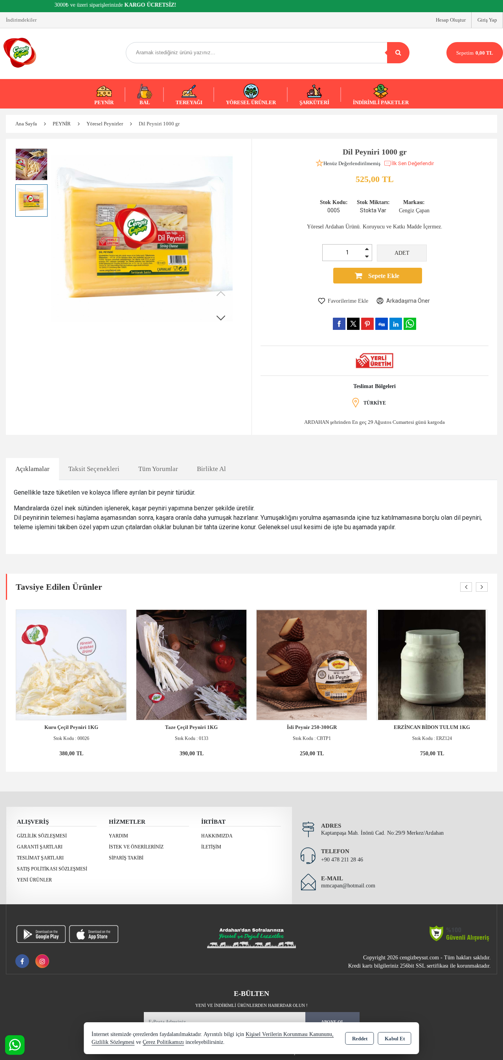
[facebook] (339, 323)
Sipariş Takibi (126, 858)
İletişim (211, 847)
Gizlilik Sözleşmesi (42, 836)
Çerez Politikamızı (163, 1042)
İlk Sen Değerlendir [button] (412, 163)
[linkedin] (395, 323)
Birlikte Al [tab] (211, 469)
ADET (402, 253)
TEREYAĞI (189, 102)
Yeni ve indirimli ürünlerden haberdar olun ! (251, 1005)
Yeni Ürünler (34, 880)
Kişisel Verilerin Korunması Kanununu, (290, 1034)
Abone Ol (332, 1022)
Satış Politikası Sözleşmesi (52, 869)
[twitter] (353, 324)
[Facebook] (22, 961)
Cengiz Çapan (414, 210)
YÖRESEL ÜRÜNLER (251, 102)
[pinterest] (367, 323)
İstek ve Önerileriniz (136, 847)
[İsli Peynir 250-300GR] (311, 664)
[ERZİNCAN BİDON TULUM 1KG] (431, 664)
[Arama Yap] (398, 52)
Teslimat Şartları (40, 858)
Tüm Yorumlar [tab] (158, 469)
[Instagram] (42, 961)
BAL (145, 102)
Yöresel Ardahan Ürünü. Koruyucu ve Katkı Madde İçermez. (374, 227)
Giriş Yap (487, 20)
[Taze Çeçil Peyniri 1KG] (191, 664)
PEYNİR (104, 102)
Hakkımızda (217, 836)
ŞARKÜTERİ (314, 102)
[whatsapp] (410, 324)
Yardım (118, 836)
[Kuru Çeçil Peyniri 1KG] (71, 664)
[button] (221, 317)
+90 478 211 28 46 (342, 860)
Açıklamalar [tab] (32, 469)
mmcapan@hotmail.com (348, 886)
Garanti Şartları (39, 847)
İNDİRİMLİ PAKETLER (381, 102)
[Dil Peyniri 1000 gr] (142, 238)
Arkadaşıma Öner (408, 301)
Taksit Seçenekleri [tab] (93, 469)
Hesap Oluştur (451, 20)
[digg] (381, 323)
